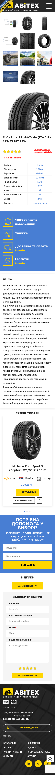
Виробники (34, 743)
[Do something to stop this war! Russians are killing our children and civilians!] (6, 6)
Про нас (7, 747)
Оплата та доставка (39, 752)
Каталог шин (10, 743)
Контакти (8, 756)
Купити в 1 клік (23, 500)
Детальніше (28, 492)
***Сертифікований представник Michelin (43, 151)
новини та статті (12, 752)
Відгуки (32, 747)
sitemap (32, 756)
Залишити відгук (27, 586)
